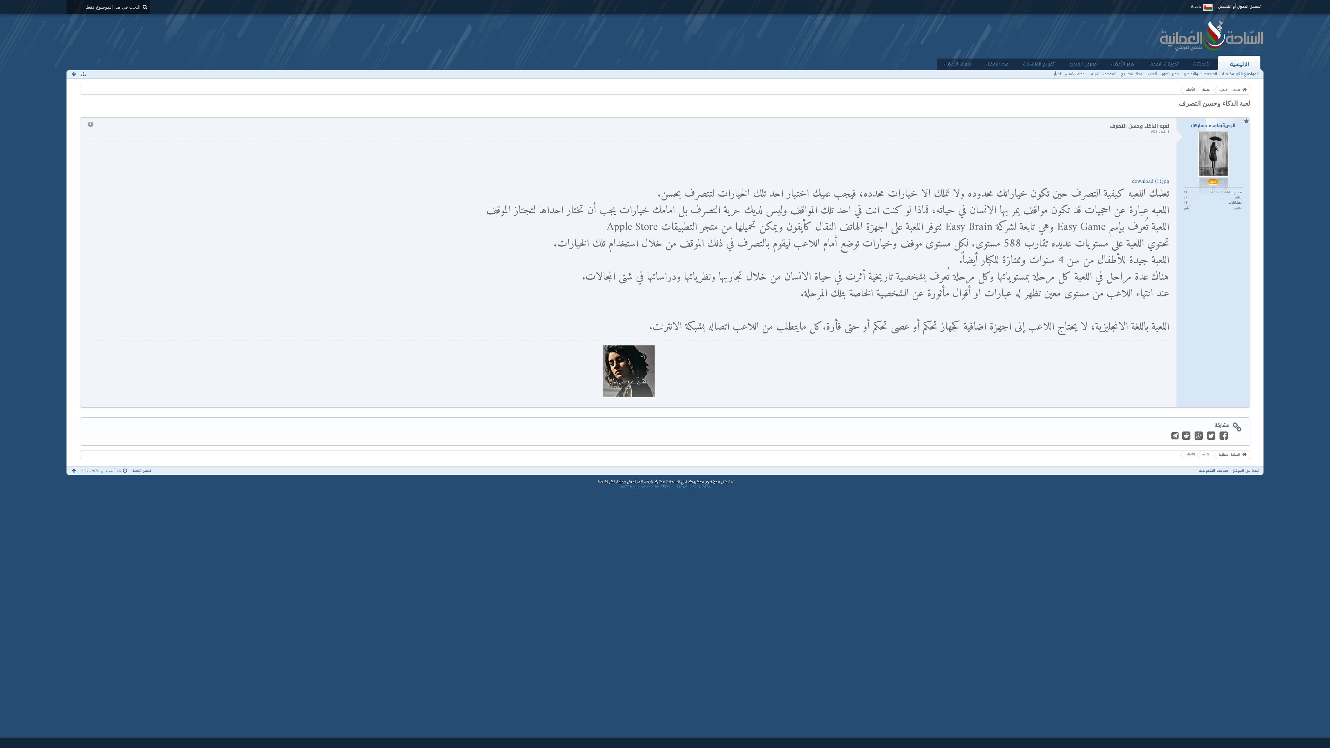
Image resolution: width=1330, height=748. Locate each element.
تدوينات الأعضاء (1164, 64)
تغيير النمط (142, 470)
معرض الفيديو (1083, 64)
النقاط (1238, 197)
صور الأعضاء (1122, 64)
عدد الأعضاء (997, 64)
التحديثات (1202, 64)
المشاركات (1236, 202)
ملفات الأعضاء (957, 64)
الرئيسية (1239, 64)
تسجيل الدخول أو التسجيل (1239, 6)
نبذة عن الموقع (1246, 470)
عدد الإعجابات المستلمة (1227, 192)
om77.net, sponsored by (665, 486)
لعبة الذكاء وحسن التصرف (1214, 103)
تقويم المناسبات (1039, 64)
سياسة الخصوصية (1213, 470)
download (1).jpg (1150, 181)
